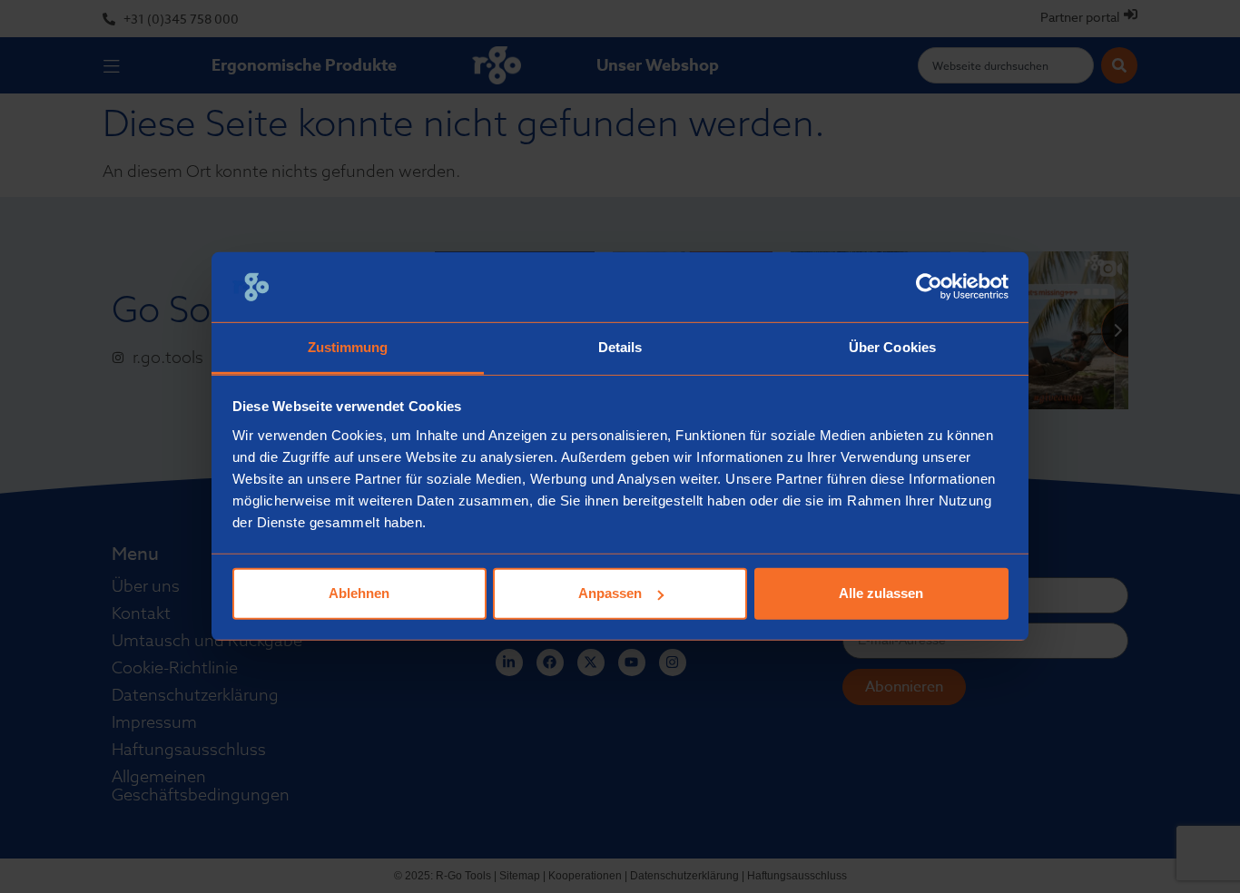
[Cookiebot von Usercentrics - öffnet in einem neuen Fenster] (929, 286)
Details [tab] (620, 347)
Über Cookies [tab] (892, 347)
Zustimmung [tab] (348, 347)
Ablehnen (359, 593)
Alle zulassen (881, 593)
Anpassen (610, 593)
